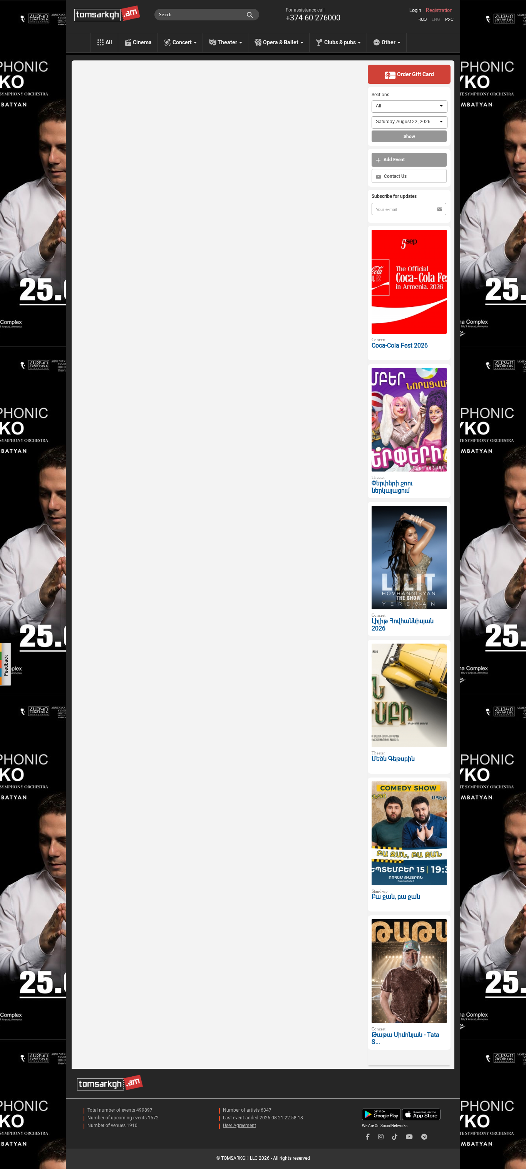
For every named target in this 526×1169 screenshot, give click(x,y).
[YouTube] (409, 1137)
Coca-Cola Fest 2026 (400, 345)
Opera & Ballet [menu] (281, 42)
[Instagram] (381, 1137)
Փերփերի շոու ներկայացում (392, 487)
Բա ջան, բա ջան (396, 896)
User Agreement (239, 1125)
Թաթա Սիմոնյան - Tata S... (405, 1038)
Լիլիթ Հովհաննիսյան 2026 (403, 624)
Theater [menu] (228, 42)
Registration (439, 10)
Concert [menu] (183, 42)
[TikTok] (394, 1137)
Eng (436, 19)
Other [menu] (389, 42)
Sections (380, 94)
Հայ (422, 19)
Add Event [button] (393, 159)
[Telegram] (424, 1137)
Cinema (142, 42)
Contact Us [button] (395, 176)
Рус (449, 19)
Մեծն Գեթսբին (393, 759)
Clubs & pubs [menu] (340, 42)
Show (409, 136)
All (109, 42)
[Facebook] (368, 1137)
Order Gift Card (415, 74)
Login (415, 10)
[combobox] (409, 106)
